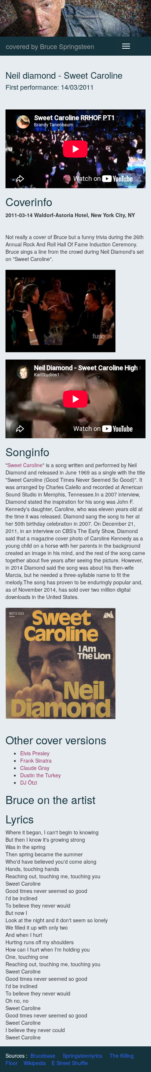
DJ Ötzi (28, 782)
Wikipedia (34, 1063)
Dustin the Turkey (40, 775)
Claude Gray (34, 767)
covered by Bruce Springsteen (50, 46)
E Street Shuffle (70, 1063)
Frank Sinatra (36, 760)
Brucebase (42, 1055)
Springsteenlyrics (82, 1055)
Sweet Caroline (25, 465)
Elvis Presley (34, 753)
